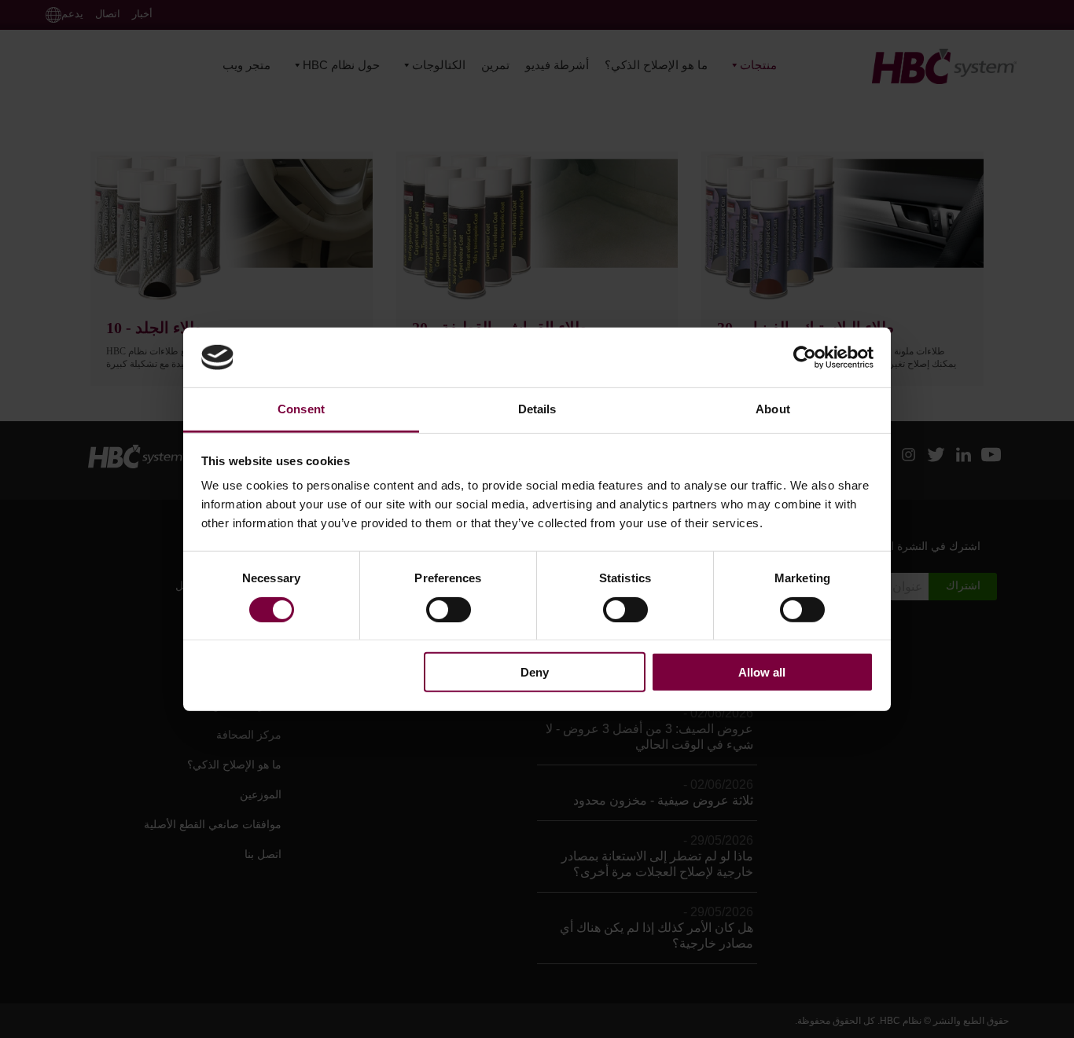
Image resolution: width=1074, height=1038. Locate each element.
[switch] (448, 609)
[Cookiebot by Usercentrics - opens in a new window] (805, 357)
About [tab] (773, 409)
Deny (534, 672)
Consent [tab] (301, 409)
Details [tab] (537, 409)
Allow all (761, 672)
